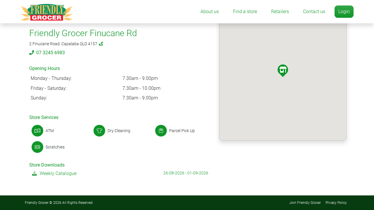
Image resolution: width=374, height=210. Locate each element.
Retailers (280, 11)
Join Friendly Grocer (305, 203)
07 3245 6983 (50, 52)
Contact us (314, 11)
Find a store (245, 11)
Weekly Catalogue (58, 173)
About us (209, 11)
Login (344, 11)
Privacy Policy (336, 203)
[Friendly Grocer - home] (46, 11)
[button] (283, 69)
